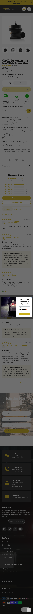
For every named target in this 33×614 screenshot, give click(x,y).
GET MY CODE (24, 314)
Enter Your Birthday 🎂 (23, 309)
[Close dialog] (31, 298)
